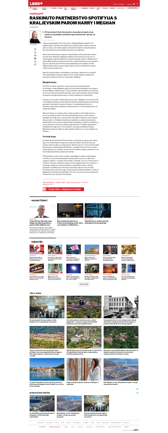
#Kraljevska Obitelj (73, 182)
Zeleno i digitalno (77, 422)
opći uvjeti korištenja (100, 426)
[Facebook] (35, 49)
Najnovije (37, 241)
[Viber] (35, 64)
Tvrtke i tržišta (49, 422)
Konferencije (126, 422)
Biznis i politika (40, 422)
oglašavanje (89, 426)
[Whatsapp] (35, 61)
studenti (112, 8)
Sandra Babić (33, 44)
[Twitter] (35, 52)
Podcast (92, 422)
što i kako (65, 8)
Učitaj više (84, 284)
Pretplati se (42, 426)
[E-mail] (35, 58)
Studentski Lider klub (116, 422)
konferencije (121, 8)
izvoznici (105, 8)
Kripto (62, 422)
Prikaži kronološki (132, 7)
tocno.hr (126, 426)
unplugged (85, 8)
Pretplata (121, 4)
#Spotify (85, 182)
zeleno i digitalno (73, 8)
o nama (73, 426)
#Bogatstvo (47, 184)
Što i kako (68, 422)
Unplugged (85, 422)
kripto (60, 8)
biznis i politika (35, 8)
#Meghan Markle (49, 182)
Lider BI (98, 8)
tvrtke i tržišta (44, 8)
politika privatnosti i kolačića (114, 426)
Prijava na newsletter (54, 426)
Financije (57, 422)
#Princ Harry (60, 182)
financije (54, 8)
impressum (80, 426)
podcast (92, 8)
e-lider (66, 426)
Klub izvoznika (105, 422)
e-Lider (115, 4)
